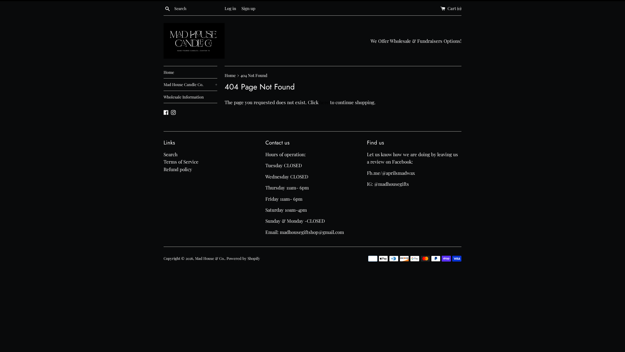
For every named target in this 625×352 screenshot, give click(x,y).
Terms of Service (181, 161)
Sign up (248, 8)
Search (170, 154)
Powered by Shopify (243, 258)
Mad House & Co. (210, 258)
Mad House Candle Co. (190, 84)
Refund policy (178, 169)
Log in (230, 8)
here (324, 102)
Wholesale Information (184, 96)
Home (169, 72)
